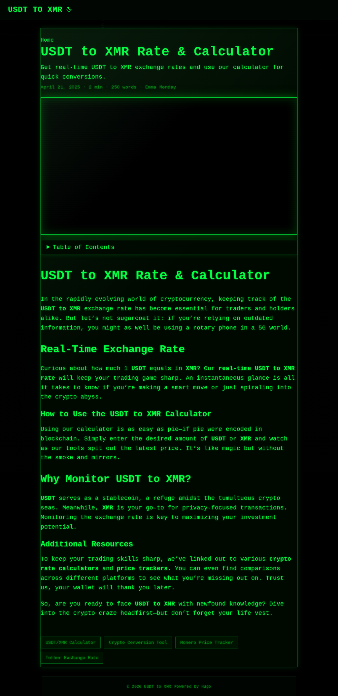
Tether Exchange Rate (72, 657)
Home (47, 40)
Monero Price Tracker (206, 642)
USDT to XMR (35, 9)
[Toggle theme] (69, 10)
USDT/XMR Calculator (71, 642)
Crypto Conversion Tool (138, 642)
